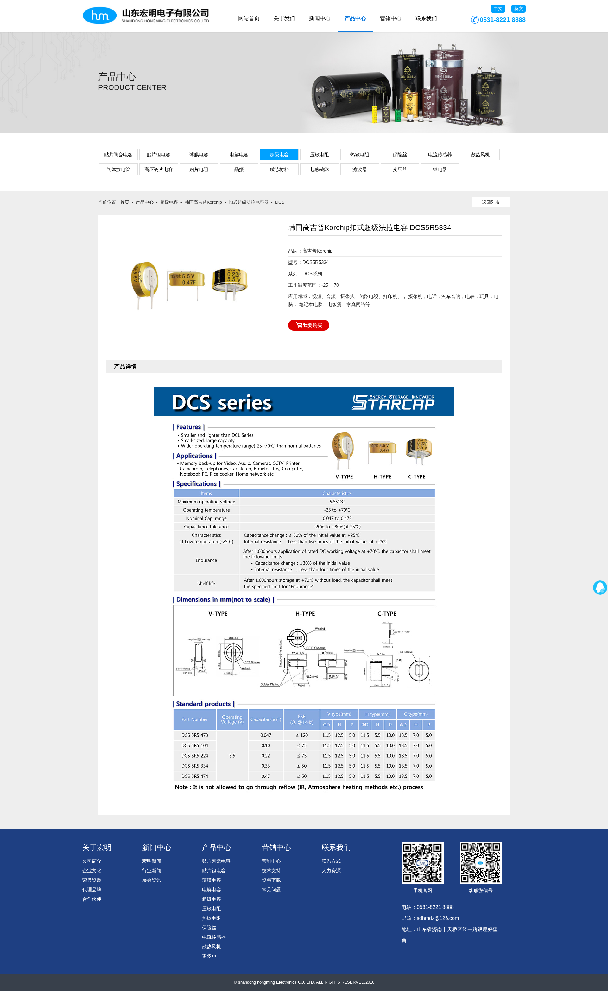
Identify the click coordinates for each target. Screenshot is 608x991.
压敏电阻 (319, 154)
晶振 (239, 169)
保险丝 (400, 154)
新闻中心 (320, 19)
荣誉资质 (91, 880)
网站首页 (249, 19)
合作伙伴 (91, 899)
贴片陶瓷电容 (118, 154)
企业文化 (91, 870)
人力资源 (331, 870)
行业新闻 (151, 870)
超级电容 (279, 154)
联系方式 (331, 861)
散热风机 (480, 154)
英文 (518, 8)
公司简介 (91, 861)
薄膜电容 (198, 154)
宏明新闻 (151, 861)
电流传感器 (440, 154)
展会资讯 (151, 880)
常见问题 (271, 889)
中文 (498, 8)
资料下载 (271, 880)
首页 (124, 202)
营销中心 (391, 19)
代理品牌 (91, 889)
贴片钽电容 (158, 154)
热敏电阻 (359, 154)
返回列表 (491, 202)
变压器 (400, 169)
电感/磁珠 (319, 169)
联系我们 (426, 19)
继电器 (440, 169)
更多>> (209, 956)
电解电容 (239, 154)
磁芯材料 (279, 169)
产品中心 (355, 19)
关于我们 (284, 19)
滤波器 (359, 169)
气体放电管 (118, 169)
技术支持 (271, 870)
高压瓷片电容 (158, 169)
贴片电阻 (198, 169)
